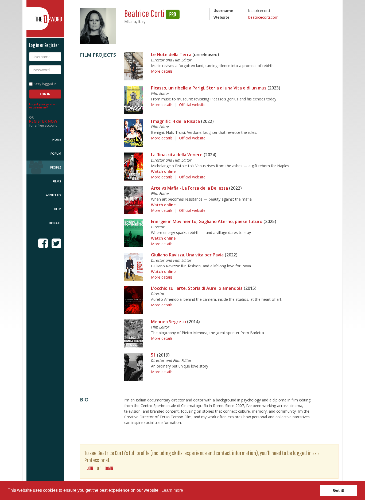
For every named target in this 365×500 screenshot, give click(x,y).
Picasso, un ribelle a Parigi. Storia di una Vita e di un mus (208, 88)
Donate (55, 223)
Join (90, 468)
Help (57, 209)
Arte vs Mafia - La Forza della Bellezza (189, 188)
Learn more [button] (172, 490)
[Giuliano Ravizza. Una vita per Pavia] (133, 267)
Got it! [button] (338, 490)
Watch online (163, 171)
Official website (192, 104)
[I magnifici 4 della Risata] (133, 133)
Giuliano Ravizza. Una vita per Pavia (187, 255)
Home (56, 140)
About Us (53, 195)
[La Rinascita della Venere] (133, 167)
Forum (56, 153)
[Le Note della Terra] (133, 66)
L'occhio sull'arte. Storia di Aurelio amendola (197, 288)
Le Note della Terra (171, 54)
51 (153, 355)
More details (162, 71)
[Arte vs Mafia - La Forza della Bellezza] (133, 200)
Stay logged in (45, 84)
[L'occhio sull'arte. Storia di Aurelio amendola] (133, 300)
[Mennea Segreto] (133, 333)
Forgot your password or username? (44, 105)
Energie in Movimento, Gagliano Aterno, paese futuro (206, 221)
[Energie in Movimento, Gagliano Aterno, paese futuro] (133, 233)
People (55, 167)
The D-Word (45, 18)
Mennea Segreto (168, 322)
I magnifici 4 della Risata (175, 121)
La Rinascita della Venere (177, 155)
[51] (133, 367)
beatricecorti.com (263, 17)
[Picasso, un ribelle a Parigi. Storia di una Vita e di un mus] (133, 100)
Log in (109, 468)
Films (57, 181)
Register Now (43, 121)
